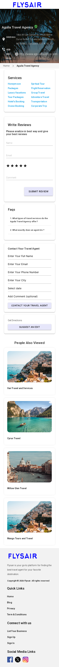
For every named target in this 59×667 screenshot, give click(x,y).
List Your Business (17, 631)
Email (9, 155)
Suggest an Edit (29, 327)
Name (9, 143)
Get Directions (15, 320)
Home (6, 66)
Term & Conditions (17, 614)
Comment (11, 177)
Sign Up (11, 637)
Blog (9, 602)
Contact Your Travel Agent (29, 305)
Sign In (10, 643)
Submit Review (39, 191)
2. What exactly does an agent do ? (27, 230)
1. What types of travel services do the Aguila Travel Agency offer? (29, 220)
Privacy (11, 608)
